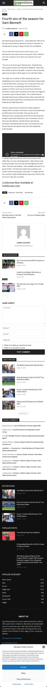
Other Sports (11, 9)
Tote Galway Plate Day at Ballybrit (28, 532)
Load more (22, 413)
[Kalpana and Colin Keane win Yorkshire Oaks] (8, 405)
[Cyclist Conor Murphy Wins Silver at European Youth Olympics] (8, 275)
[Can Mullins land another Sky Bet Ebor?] (8, 368)
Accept (23, 667)
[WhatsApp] (26, 34)
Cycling (19, 9)
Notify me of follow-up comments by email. (17, 345)
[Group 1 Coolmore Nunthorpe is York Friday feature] (8, 393)
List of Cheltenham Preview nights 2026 (27, 426)
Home (4, 9)
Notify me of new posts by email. (14, 348)
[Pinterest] (21, 34)
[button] (44, 647)
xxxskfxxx (5, 448)
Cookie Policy (17, 684)
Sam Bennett (29, 192)
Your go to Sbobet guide (36, 215)
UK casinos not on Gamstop (12, 638)
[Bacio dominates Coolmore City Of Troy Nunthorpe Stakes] (8, 380)
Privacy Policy (28, 684)
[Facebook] (11, 34)
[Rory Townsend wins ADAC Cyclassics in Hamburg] (8, 264)
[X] (16, 34)
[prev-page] (3, 295)
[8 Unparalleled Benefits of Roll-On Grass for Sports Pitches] (8, 547)
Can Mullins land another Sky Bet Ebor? (30, 365)
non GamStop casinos (9, 643)
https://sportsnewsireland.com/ (24, 246)
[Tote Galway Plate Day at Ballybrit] (8, 536)
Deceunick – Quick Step (16, 192)
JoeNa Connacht (12, 28)
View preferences (24, 679)
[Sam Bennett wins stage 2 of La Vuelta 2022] (8, 287)
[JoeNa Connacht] (3, 28)
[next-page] (7, 295)
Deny (23, 673)
